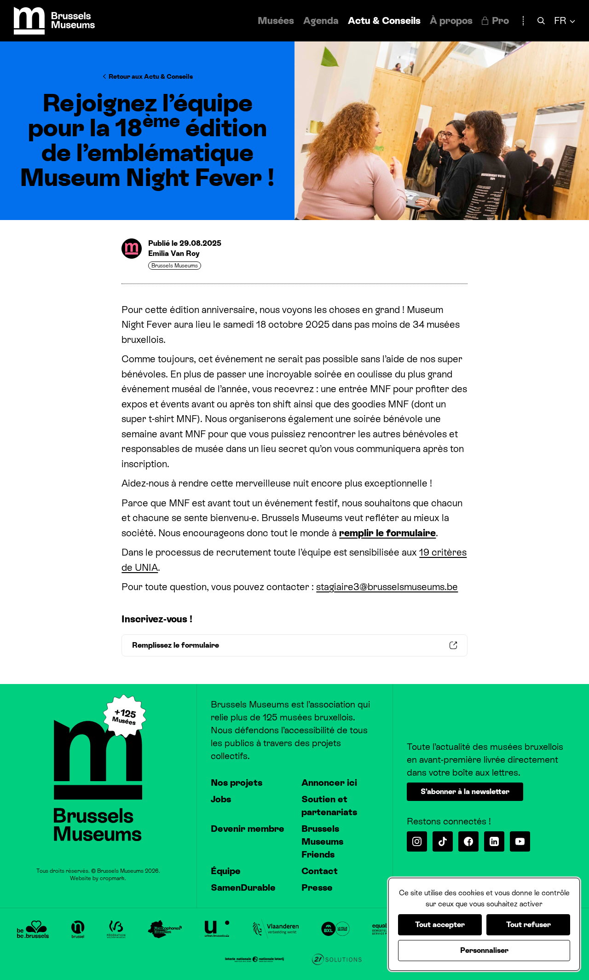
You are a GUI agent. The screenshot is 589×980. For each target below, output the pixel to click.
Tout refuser (528, 924)
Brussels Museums (174, 265)
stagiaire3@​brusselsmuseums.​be (387, 586)
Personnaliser (484, 950)
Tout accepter (440, 924)
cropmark (112, 878)
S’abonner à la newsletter (465, 791)
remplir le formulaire (387, 533)
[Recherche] (541, 21)
